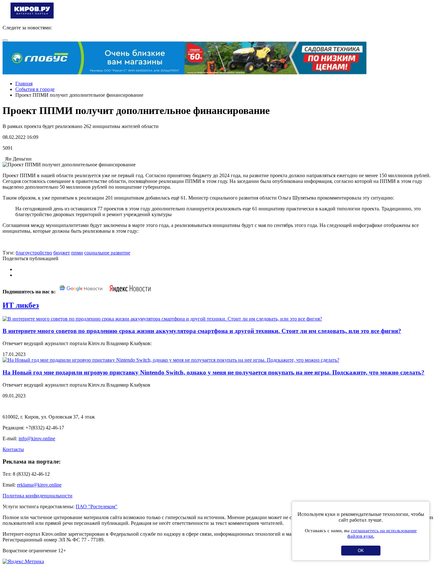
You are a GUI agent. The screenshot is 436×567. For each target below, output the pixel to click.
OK (361, 550)
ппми (77, 252)
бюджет (61, 252)
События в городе (35, 89)
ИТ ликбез (21, 305)
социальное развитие (107, 252)
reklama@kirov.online (39, 485)
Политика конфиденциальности (37, 495)
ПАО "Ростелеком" (96, 506)
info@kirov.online (37, 438)
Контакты (13, 449)
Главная (24, 83)
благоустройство (34, 252)
